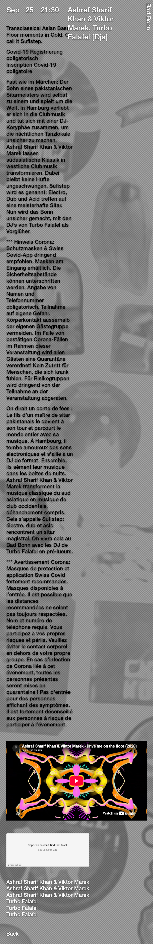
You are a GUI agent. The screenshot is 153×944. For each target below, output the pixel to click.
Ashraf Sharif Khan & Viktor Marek (47, 882)
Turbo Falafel (22, 902)
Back (12, 934)
